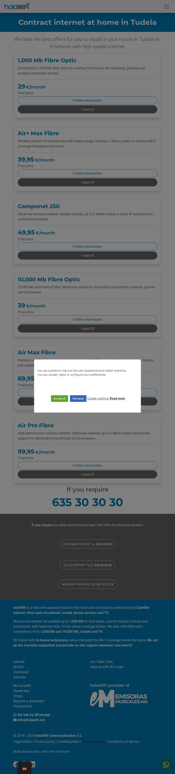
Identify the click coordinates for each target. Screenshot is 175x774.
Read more (117, 398)
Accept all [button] (60, 398)
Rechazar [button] (78, 398)
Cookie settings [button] (98, 398)
